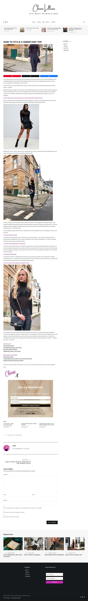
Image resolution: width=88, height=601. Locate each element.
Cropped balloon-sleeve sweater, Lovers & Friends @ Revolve (17, 358)
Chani (14, 446)
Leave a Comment (18, 435)
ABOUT (47, 22)
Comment (6, 474)
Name (5, 494)
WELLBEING (66, 50)
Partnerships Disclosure (16, 597)
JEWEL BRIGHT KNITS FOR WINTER (54, 555)
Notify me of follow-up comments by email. (14, 512)
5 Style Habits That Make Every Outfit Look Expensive (10, 29)
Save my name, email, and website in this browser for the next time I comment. (22, 508)
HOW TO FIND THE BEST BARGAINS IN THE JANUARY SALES (18, 461)
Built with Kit (30, 413)
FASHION (65, 46)
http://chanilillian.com (19, 448)
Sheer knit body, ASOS (8, 345)
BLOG (33, 22)
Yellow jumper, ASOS (8, 356)
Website (5, 500)
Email (33, 494)
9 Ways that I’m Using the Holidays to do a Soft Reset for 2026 (54, 29)
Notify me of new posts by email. (11, 516)
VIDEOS (39, 22)
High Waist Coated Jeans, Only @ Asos (12, 347)
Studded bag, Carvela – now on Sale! (11, 351)
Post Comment (52, 522)
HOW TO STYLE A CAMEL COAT (73, 555)
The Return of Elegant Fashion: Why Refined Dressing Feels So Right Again (75, 29)
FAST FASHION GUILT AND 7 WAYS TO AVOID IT (12, 555)
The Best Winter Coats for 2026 (32, 28)
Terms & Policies (6, 597)
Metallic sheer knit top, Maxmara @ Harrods (13, 360)
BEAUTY (65, 44)
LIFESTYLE (66, 48)
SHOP (43, 22)
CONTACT (53, 22)
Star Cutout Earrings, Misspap (10, 349)
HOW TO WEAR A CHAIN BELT (32, 555)
